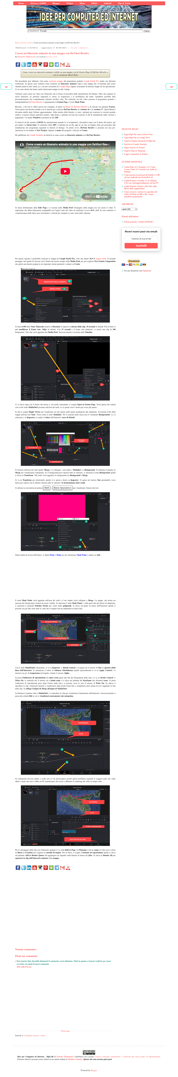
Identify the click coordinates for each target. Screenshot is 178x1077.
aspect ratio (101, 258)
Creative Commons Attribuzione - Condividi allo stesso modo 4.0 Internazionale (127, 1056)
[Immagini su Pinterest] (46, 64)
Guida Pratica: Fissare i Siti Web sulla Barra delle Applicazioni (140, 187)
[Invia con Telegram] (57, 64)
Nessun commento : (80, 48)
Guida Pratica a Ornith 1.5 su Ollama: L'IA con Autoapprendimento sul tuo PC (141, 181)
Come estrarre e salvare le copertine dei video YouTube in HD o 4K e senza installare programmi (140, 194)
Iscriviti (141, 245)
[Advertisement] (65, 235)
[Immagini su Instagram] (40, 64)
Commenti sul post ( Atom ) (35, 1035)
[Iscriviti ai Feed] (51, 64)
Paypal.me (146, 270)
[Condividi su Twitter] (23, 64)
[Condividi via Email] (62, 64)
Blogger (94, 1070)
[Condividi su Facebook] (18, 64)
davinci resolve (52, 56)
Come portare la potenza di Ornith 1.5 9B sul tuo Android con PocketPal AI (142, 176)
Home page (65, 1031)
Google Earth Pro (91, 81)
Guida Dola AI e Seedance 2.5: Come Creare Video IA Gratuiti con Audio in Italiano (140, 169)
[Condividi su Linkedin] (29, 64)
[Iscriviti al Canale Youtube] (34, 64)
